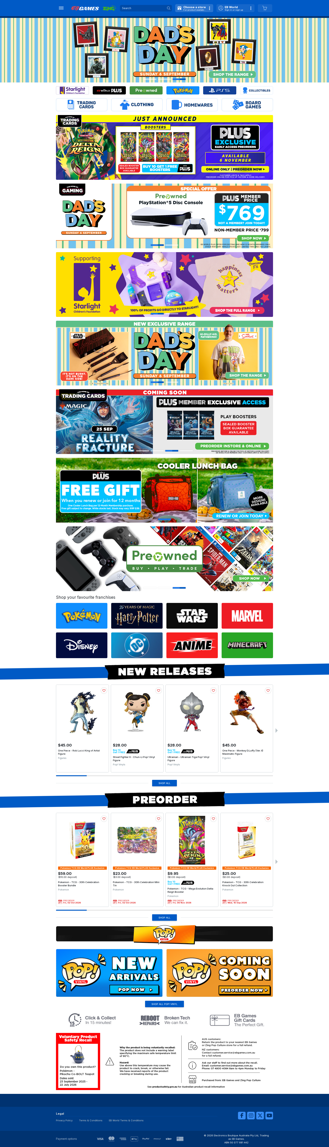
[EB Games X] (260, 1115)
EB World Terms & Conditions (126, 1120)
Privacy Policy (64, 1120)
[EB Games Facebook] (242, 1115)
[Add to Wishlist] (104, 690)
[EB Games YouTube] (269, 1115)
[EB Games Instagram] (251, 1115)
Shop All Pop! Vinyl (164, 1004)
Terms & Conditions (90, 1120)
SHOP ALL (164, 783)
